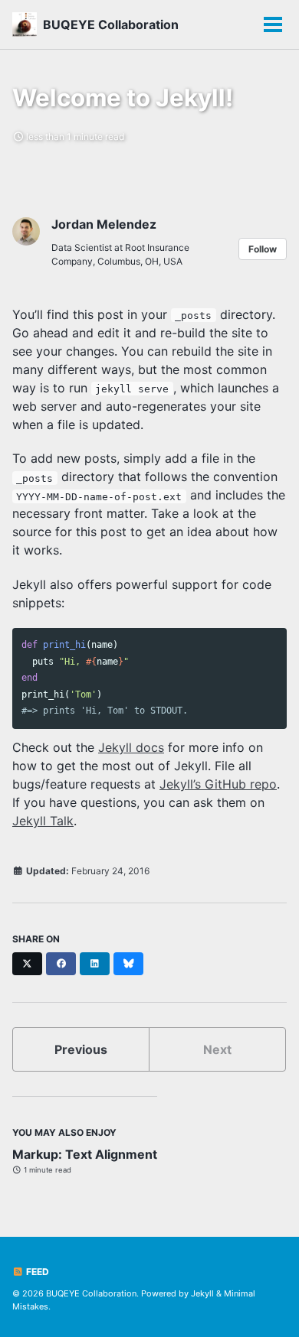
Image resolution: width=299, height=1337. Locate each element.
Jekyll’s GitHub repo (218, 784)
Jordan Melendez (103, 224)
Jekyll (202, 1293)
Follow (262, 249)
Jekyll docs (131, 747)
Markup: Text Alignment (84, 1154)
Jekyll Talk (43, 820)
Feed (36, 1271)
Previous (80, 1049)
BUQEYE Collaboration (111, 24)
